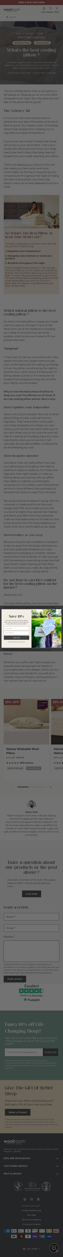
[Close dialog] (59, 611)
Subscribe (16, 637)
